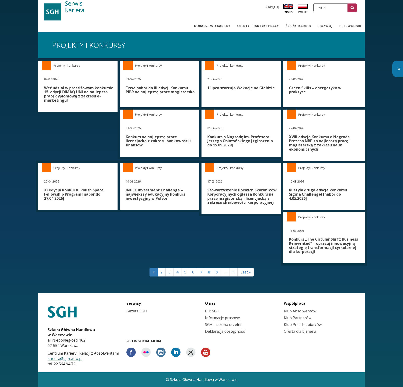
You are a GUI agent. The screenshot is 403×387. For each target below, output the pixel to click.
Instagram (161, 352)
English (289, 12)
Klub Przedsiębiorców (303, 324)
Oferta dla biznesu (300, 331)
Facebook (131, 352)
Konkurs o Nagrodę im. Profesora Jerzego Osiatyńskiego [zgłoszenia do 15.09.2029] (240, 141)
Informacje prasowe (222, 317)
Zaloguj (272, 7)
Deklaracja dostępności (225, 331)
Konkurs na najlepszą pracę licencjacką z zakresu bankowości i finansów (158, 141)
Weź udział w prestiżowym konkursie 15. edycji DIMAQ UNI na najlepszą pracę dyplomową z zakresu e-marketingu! (78, 94)
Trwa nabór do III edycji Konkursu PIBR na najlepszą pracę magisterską (160, 90)
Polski (302, 12)
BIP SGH (212, 311)
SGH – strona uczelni (223, 324)
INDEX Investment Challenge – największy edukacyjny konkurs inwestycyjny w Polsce (155, 194)
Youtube (205, 352)
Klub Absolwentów (300, 311)
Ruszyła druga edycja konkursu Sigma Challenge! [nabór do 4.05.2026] (318, 194)
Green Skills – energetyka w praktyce (315, 90)
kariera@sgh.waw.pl (65, 358)
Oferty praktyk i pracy (258, 26)
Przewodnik (350, 26)
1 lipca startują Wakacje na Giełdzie (241, 87)
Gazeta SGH (136, 311)
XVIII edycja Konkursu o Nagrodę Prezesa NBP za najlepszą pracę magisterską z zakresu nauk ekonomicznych (319, 143)
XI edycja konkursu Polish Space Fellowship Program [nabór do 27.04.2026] (74, 194)
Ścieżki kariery (299, 26)
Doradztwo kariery (212, 26)
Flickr (146, 352)
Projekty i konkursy (66, 65)
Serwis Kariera (74, 7)
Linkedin (176, 352)
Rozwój (325, 26)
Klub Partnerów (297, 317)
